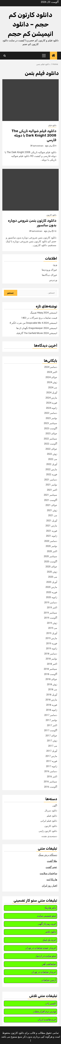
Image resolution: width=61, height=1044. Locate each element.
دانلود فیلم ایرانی (48, 820)
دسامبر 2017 (50, 715)
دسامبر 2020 (50, 541)
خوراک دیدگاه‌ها (49, 275)
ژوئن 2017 (52, 740)
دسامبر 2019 (50, 602)
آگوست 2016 (50, 786)
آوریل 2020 (51, 582)
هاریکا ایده (52, 879)
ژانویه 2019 (51, 648)
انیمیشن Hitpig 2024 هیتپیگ (43, 312)
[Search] (5, 56)
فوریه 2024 (51, 402)
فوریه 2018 (51, 704)
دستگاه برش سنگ (47, 854)
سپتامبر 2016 (50, 781)
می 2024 (52, 387)
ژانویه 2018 (51, 709)
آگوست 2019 (50, 617)
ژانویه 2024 (51, 408)
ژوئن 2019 (52, 623)
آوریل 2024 (51, 392)
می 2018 (52, 689)
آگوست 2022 (50, 443)
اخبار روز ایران (49, 885)
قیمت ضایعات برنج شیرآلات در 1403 (39, 317)
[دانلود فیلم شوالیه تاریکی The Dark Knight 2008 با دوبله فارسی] (30, 100)
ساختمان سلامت (48, 873)
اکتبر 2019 (52, 607)
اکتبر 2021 (52, 489)
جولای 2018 (51, 679)
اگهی (54, 805)
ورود (55, 264)
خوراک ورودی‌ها (49, 269)
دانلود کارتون (51, 215)
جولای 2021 (51, 505)
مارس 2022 (51, 469)
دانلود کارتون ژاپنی (48, 831)
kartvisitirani (38, 146)
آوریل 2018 (51, 694)
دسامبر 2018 (50, 653)
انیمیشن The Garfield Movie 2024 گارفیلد (36, 333)
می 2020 (52, 576)
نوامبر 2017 (51, 720)
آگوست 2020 (50, 561)
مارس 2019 (51, 638)
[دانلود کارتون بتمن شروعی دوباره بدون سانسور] (30, 190)
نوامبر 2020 (51, 546)
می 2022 (52, 459)
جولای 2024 (51, 377)
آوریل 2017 (51, 750)
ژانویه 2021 (51, 535)
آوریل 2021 (51, 520)
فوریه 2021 (51, 530)
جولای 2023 (51, 433)
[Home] (53, 56)
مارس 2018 (51, 699)
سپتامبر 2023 (50, 423)
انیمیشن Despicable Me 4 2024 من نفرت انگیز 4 (33, 322)
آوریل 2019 (51, 633)
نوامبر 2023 (51, 418)
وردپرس (53, 280)
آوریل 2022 (51, 464)
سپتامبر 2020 (50, 556)
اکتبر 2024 (52, 372)
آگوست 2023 (50, 428)
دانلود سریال (51, 810)
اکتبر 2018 (52, 664)
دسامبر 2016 (50, 771)
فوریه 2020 (51, 592)
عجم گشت (51, 867)
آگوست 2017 (50, 730)
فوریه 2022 (51, 474)
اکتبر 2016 (52, 776)
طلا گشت (52, 861)
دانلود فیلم (52, 125)
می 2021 (52, 515)
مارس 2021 (51, 525)
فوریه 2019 (51, 643)
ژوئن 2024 (52, 382)
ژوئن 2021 (52, 510)
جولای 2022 (51, 448)
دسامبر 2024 (50, 367)
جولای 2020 (51, 566)
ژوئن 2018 (52, 684)
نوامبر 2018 (51, 658)
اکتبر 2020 (52, 551)
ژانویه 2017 (51, 766)
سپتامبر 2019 (50, 612)
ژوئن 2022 (52, 454)
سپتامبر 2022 (50, 438)
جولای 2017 (51, 735)
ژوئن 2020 (52, 571)
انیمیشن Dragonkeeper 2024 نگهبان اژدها (36, 328)
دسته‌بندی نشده (49, 836)
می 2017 (52, 745)
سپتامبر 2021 (50, 494)
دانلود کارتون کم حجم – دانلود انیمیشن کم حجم (30, 24)
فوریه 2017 (51, 761)
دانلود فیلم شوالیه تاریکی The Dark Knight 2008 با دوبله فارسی (34, 135)
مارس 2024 (51, 397)
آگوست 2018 (50, 674)
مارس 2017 (51, 756)
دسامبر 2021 (50, 479)
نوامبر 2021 (51, 484)
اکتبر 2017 (52, 725)
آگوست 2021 (50, 500)
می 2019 (52, 628)
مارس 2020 (51, 587)
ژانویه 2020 (51, 597)
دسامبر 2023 (50, 413)
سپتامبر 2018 (50, 669)
